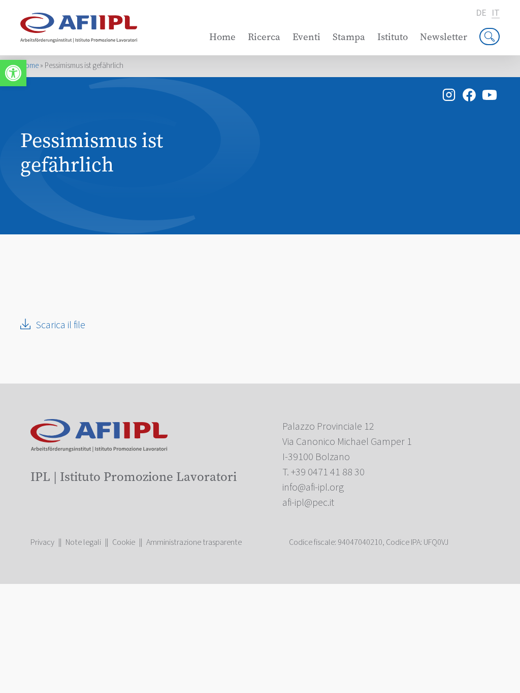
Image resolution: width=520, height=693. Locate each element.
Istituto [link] (392, 37)
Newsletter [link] (443, 37)
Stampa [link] (349, 37)
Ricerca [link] (264, 37)
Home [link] (222, 37)
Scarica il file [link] (60, 325)
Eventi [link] (306, 37)
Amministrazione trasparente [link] (194, 542)
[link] (13, 73)
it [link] (496, 13)
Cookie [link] (123, 542)
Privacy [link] (42, 542)
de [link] (481, 13)
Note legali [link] (83, 542)
